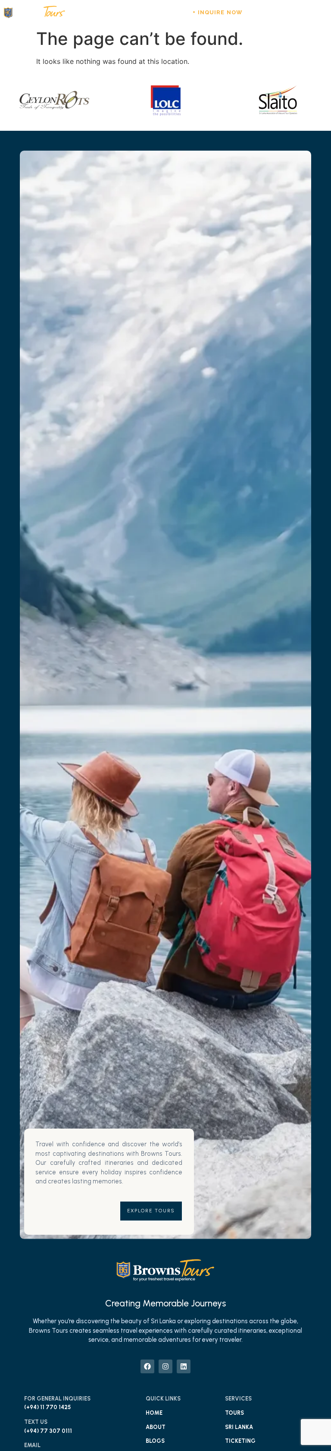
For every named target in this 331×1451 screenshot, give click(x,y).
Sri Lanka (239, 1427)
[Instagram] (265, 12)
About (156, 1427)
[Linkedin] (277, 12)
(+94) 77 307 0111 (48, 1431)
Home (154, 1413)
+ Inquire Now (217, 12)
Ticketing (240, 1441)
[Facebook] (253, 12)
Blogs (155, 1441)
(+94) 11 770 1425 (47, 1407)
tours (234, 1413)
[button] (292, 13)
